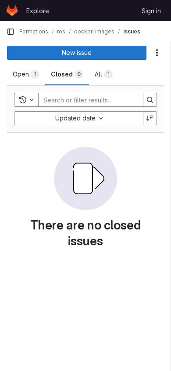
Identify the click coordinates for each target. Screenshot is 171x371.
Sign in (151, 11)
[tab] (26, 74)
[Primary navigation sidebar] (11, 32)
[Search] (150, 100)
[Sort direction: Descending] (150, 118)
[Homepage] (12, 11)
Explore (37, 11)
